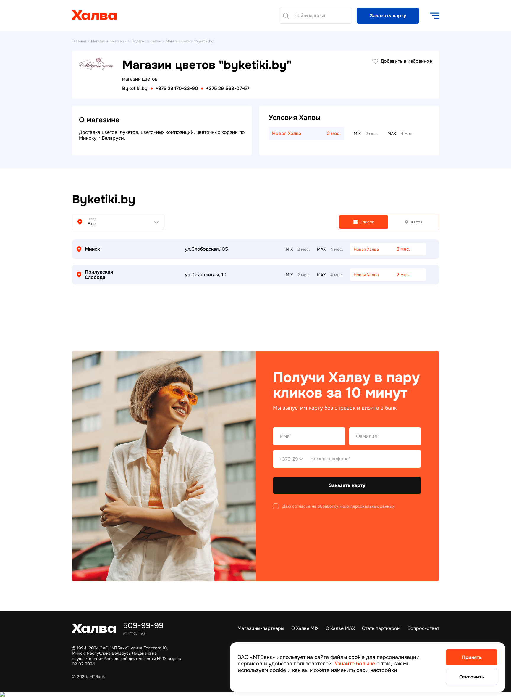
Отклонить (471, 677)
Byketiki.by (135, 88)
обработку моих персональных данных (356, 506)
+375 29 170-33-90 (177, 88)
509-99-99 (143, 626)
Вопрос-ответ (423, 628)
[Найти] (286, 16)
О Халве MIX (304, 628)
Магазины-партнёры (260, 628)
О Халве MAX (340, 628)
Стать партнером (381, 628)
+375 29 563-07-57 (227, 88)
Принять (472, 657)
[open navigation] (434, 15)
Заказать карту (388, 15)
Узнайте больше (354, 663)
